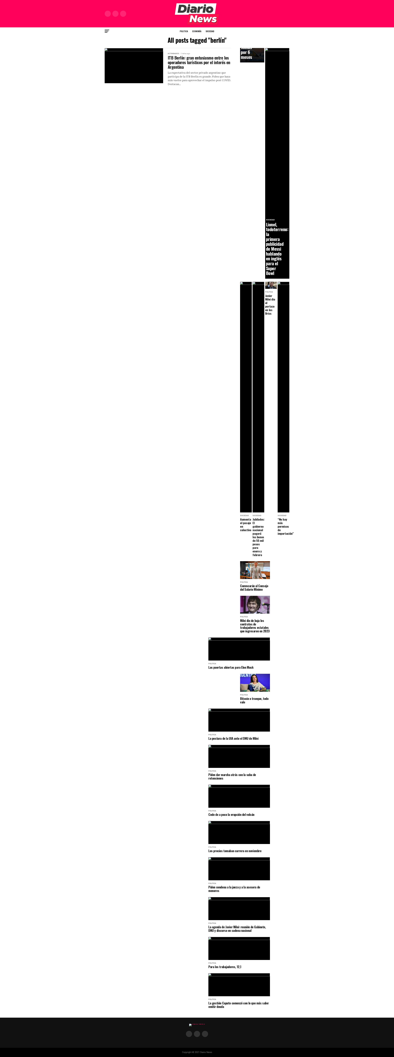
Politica (184, 31)
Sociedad (210, 31)
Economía (196, 31)
